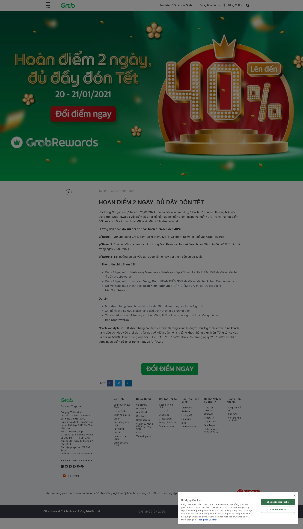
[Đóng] (295, 495)
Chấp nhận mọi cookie (278, 502)
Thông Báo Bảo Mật (207, 519)
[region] (238, 508)
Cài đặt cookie (278, 509)
